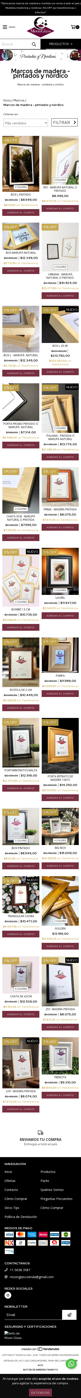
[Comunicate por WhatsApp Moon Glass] (71, 1364)
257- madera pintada (60, 1009)
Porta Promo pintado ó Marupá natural (20, 425)
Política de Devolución (20, 1217)
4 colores (60, 840)
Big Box (60, 848)
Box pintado (21, 848)
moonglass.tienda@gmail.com (32, 1277)
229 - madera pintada (21, 1091)
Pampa (60, 675)
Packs (44, 1181)
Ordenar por (10, 114)
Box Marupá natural (21, 252)
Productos (48, 1172)
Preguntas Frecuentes (56, 1199)
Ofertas (10, 1181)
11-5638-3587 (20, 1270)
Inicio (7, 100)
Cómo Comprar (15, 1199)
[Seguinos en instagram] (7, 1295)
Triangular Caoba (21, 916)
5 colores (21, 988)
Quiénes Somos (52, 1190)
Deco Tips (11, 1208)
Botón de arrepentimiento (40, 1369)
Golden (60, 928)
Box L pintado (21, 194)
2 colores (21, 187)
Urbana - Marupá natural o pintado (60, 276)
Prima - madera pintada (60, 509)
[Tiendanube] (40, 1350)
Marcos (19, 100)
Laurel (60, 597)
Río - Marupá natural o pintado (60, 189)
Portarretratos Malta (20, 770)
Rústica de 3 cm (21, 690)
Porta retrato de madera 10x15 (60, 778)
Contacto (11, 1190)
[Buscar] (33, 44)
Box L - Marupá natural (21, 355)
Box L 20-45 (60, 345)
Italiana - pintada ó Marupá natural (60, 437)
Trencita (60, 1077)
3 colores (60, 179)
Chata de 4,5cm (21, 996)
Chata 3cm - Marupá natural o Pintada (21, 518)
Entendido (40, 1392)
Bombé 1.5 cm (20, 609)
